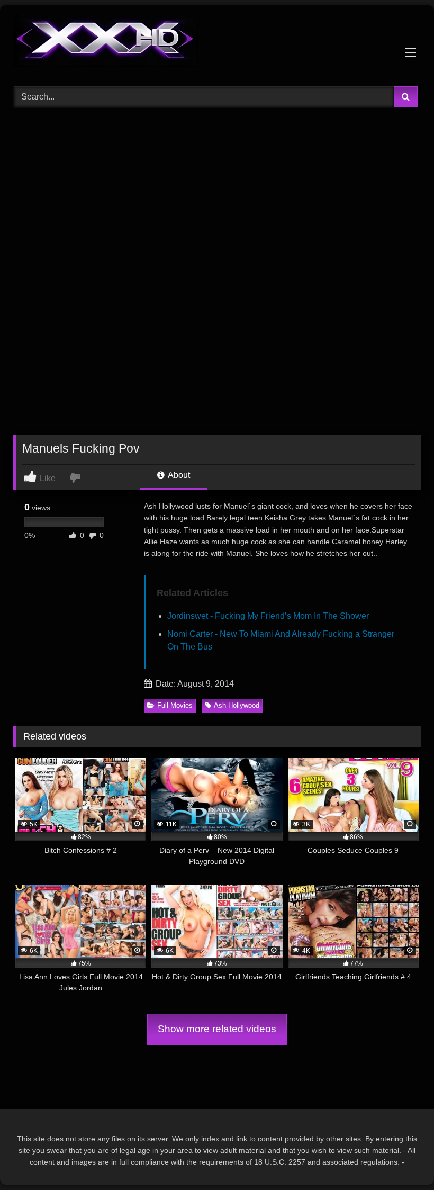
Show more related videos (217, 1028)
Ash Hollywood (236, 705)
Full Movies (175, 705)
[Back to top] (401, 1158)
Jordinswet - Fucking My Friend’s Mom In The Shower (268, 615)
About (178, 475)
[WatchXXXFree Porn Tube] (217, 42)
